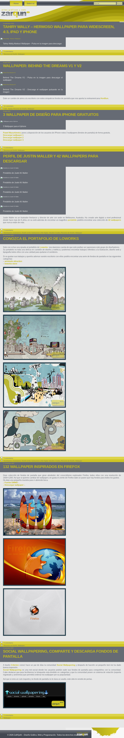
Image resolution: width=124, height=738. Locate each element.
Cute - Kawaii (8, 109)
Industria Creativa (54, 233)
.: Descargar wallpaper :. (14, 485)
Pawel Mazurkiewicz (12, 133)
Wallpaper (21, 54)
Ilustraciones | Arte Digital (39, 233)
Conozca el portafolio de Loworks (41, 238)
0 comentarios (8, 51)
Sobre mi (30, 3)
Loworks (44, 247)
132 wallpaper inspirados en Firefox (41, 466)
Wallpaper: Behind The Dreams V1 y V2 (42, 66)
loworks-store (11, 264)
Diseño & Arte (26, 233)
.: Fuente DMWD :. (11, 483)
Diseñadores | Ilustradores (12, 233)
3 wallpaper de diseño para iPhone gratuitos (50, 114)
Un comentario (8, 106)
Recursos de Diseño (10, 54)
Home (16, 3)
